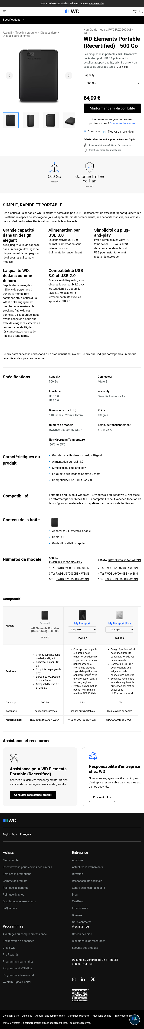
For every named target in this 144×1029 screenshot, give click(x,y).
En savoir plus (96, 3)
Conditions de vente (78, 1015)
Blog (75, 894)
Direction (77, 874)
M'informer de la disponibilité (112, 108)
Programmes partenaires (18, 961)
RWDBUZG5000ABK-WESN (65, 562)
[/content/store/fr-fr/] (72, 11)
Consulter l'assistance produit (32, 795)
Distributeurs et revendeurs (19, 901)
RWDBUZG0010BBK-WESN (72, 568)
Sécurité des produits (85, 947)
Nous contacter (81, 922)
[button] (11, 120)
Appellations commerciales (50, 1015)
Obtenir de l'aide (82, 934)
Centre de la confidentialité (88, 887)
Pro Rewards (10, 954)
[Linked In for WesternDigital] (83, 979)
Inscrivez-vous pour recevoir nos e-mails (27, 867)
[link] (92, 131)
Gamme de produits (15, 881)
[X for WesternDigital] (92, 979)
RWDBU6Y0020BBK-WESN (121, 568)
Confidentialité (11, 1015)
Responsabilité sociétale (87, 881)
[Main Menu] (5, 11)
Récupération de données (18, 941)
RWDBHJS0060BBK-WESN (121, 579)
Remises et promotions (17, 874)
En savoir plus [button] (124, 145)
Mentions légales (102, 1015)
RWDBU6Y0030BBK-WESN (72, 573)
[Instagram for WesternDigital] (74, 979)
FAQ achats (10, 908)
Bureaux (77, 915)
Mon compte (10, 860)
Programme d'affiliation (17, 968)
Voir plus (123, 66)
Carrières (77, 901)
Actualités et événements (87, 867)
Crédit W (8, 947)
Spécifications (11, 19)
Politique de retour (14, 894)
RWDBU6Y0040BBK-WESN (121, 573)
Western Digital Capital (17, 982)
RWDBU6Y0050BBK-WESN (72, 579)
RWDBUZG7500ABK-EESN (124, 560)
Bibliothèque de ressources (88, 941)
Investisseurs (80, 908)
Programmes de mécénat (18, 975)
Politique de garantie (15, 887)
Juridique (27, 1015)
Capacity (89, 75)
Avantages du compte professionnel (25, 934)
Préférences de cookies (126, 1015)
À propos (77, 860)
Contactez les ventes (122, 123)
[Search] (141, 11)
